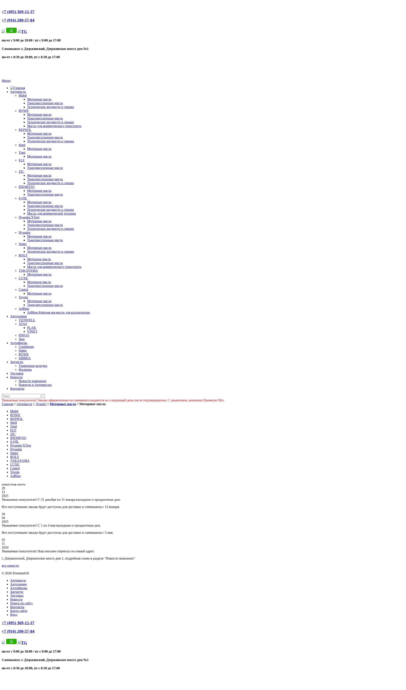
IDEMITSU (27, 187)
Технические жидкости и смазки (50, 107)
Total (22, 152)
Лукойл (41, 404)
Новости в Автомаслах (35, 385)
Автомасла (18, 91)
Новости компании (32, 381)
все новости (10, 565)
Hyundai (24, 232)
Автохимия (18, 316)
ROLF (23, 255)
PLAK (31, 327)
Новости (16, 377)
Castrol (23, 289)
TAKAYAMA (28, 270)
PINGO (24, 335)
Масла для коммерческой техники (51, 213)
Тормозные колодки (33, 366)
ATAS (23, 324)
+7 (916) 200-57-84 (18, 20)
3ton (22, 339)
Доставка (16, 373)
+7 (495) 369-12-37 (18, 12)
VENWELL (27, 320)
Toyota (23, 297)
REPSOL (25, 130)
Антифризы (18, 343)
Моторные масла (39, 99)
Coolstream (26, 346)
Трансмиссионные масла (45, 103)
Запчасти (16, 362)
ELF (22, 160)
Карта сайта (18, 611)
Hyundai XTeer (29, 217)
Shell (22, 145)
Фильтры (25, 369)
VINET (32, 331)
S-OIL (23, 198)
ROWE (24, 110)
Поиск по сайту (21, 603)
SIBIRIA (25, 358)
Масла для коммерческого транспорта (54, 126)
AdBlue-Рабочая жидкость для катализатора (58, 312)
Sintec (23, 244)
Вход (13, 614)
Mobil (23, 95)
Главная (7, 404)
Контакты (17, 388)
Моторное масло (39, 259)
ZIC (21, 171)
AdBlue (24, 308)
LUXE (23, 278)
